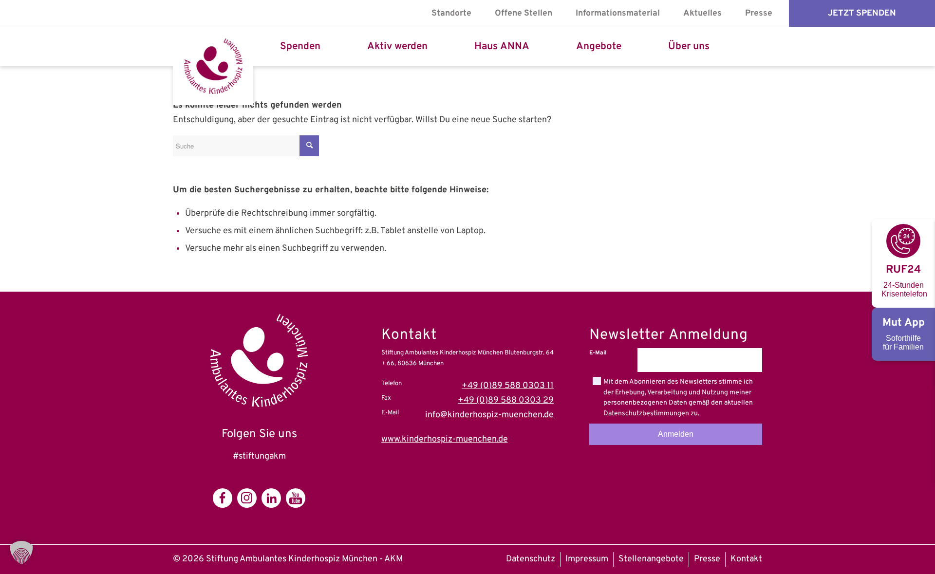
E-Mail (597, 353)
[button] (21, 552)
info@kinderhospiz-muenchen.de (489, 415)
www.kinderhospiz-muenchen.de (444, 439)
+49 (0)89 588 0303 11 (508, 385)
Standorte (451, 13)
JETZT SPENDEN (862, 13)
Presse (758, 13)
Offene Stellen (523, 13)
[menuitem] (451, 13)
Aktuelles (702, 13)
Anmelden (675, 434)
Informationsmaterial (618, 13)
